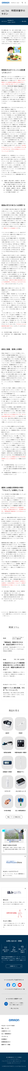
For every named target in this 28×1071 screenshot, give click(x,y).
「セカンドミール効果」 (7, 90)
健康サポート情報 (5, 1044)
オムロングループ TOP (20, 1061)
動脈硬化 (21, 86)
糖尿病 (15, 86)
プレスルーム (4, 1036)
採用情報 (4, 1039)
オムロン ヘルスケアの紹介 (8, 1025)
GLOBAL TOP (11, 1062)
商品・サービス (5, 1028)
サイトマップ (17, 1062)
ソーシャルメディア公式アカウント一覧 (15, 989)
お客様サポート (6, 1031)
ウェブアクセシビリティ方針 (9, 1061)
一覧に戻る (24, 21)
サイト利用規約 (18, 1057)
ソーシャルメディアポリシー (14, 1059)
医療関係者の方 (6, 1042)
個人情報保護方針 (10, 1057)
